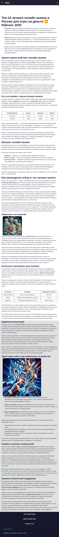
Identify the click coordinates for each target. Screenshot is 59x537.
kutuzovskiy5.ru (7, 529)
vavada (7, 46)
